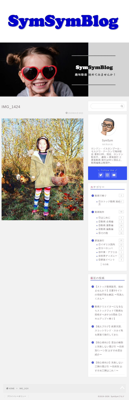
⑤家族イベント (110, 260)
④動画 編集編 (110, 229)
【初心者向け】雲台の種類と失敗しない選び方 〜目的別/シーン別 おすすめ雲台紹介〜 (109, 348)
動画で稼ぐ (108, 196)
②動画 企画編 (110, 221)
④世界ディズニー (110, 256)
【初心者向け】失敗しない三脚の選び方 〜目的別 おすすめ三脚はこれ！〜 (109, 366)
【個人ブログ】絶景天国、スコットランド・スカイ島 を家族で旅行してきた (109, 330)
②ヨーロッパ (110, 248)
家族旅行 (108, 240)
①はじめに (110, 217)
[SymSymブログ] (64, 39)
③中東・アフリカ (110, 252)
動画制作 (108, 212)
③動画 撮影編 (110, 225)
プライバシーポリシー (16, 396)
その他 (105, 264)
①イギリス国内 (110, 244)
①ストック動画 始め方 (110, 202)
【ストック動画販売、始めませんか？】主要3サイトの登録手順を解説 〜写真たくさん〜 (109, 292)
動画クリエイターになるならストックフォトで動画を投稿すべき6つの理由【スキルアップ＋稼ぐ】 (109, 312)
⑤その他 (110, 233)
